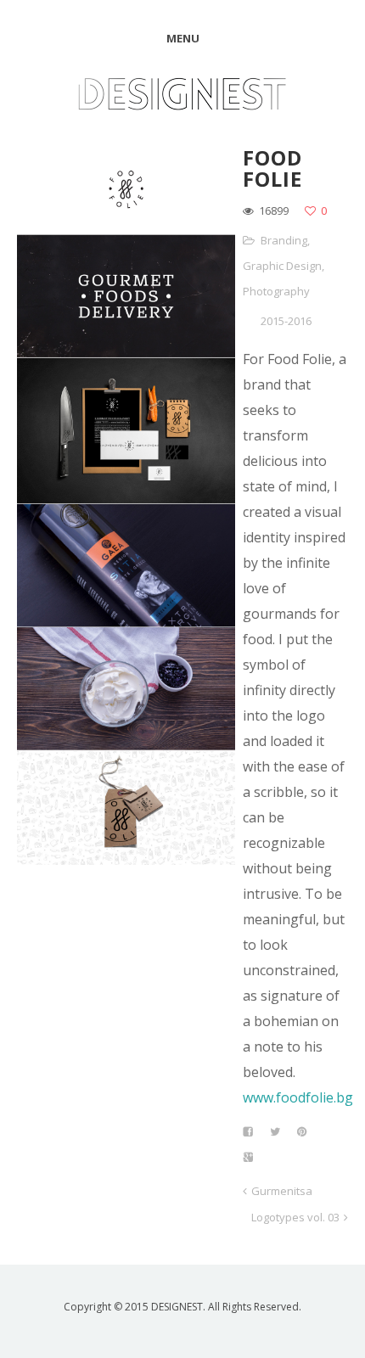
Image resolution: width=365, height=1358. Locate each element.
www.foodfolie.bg (298, 1097)
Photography (276, 291)
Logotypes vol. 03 (295, 1217)
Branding (284, 240)
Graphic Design (282, 265)
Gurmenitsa (281, 1190)
